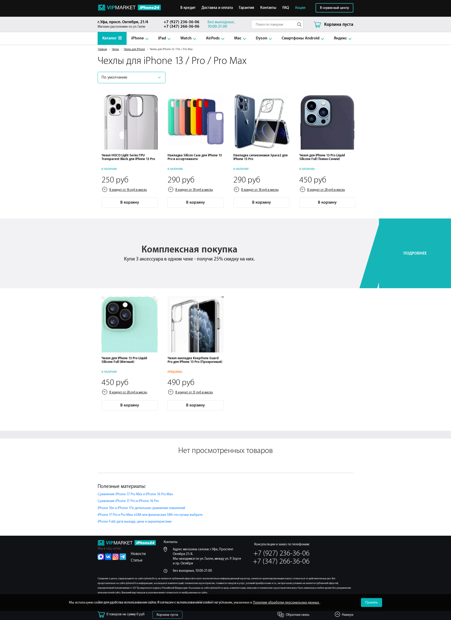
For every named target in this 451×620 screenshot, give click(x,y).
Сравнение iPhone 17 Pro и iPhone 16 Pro (128, 501)
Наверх (347, 615)
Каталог (109, 38)
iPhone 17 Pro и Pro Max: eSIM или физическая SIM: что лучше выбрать (150, 515)
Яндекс (340, 38)
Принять (371, 602)
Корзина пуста (167, 615)
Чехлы (115, 49)
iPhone (137, 38)
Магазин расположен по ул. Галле (123, 24)
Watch (186, 38)
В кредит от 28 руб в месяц (326, 190)
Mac (237, 38)
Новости (138, 554)
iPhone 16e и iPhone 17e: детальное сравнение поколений (141, 508)
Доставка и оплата (217, 8)
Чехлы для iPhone (134, 49)
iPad (162, 38)
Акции (300, 8)
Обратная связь (298, 615)
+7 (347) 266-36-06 (181, 26)
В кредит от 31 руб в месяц (194, 392)
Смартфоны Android (300, 38)
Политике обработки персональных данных (286, 602)
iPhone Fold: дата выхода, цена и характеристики (134, 521)
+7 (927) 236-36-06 (181, 22)
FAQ (285, 8)
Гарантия (246, 8)
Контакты (268, 8)
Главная (102, 49)
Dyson (261, 38)
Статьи (136, 560)
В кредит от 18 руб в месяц (194, 190)
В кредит (187, 8)
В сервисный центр (334, 8)
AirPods (213, 38)
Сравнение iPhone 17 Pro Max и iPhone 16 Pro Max (135, 494)
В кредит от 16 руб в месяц (128, 190)
